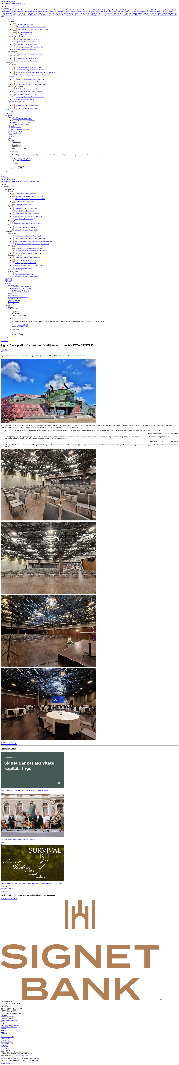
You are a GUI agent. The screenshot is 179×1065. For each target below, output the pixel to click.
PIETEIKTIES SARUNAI (17, 3)
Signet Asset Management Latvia (93, 15)
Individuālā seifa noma (41, 11)
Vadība (59, 15)
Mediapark (25, 1055)
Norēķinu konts (20, 10)
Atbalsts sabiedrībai (122, 15)
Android (12, 1003)
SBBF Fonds (16, 15)
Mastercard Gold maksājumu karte (55, 10)
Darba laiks (173, 15)
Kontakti (149, 15)
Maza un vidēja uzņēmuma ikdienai (17, 13)
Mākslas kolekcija (134, 15)
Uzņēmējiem (52, 11)
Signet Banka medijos (110, 15)
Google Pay (76, 10)
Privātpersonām (5, 10)
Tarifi (2, 1032)
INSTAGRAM (5, 1050)
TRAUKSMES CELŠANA (9, 1020)
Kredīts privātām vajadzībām (24, 54)
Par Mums (31, 15)
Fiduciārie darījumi (29, 11)
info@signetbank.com (23, 160)
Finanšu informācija (77, 15)
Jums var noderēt (18, 11)
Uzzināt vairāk (30, 24)
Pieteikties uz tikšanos (7, 1018)
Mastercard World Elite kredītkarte (35, 10)
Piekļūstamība (5, 1040)
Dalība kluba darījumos (101, 10)
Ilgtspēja (68, 15)
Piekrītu (9, 1063)
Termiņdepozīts (159, 10)
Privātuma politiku (33, 1060)
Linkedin (14, 744)
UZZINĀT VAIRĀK (25, 119)
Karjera (64, 15)
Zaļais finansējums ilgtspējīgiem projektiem (142, 11)
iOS (7, 1003)
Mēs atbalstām (9, 888)
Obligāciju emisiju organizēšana (91, 11)
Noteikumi (4, 1033)
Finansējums (168, 10)
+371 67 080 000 (23, 158)
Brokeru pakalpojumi (129, 10)
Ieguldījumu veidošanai (87, 10)
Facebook (4, 744)
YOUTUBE (4, 1047)
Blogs (2, 16)
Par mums (47, 15)
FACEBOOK (5, 1048)
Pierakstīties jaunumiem (32, 181)
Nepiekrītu (4, 1063)
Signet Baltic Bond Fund (115, 10)
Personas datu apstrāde (7, 1037)
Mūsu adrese (161, 15)
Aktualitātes (24, 15)
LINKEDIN (4, 1045)
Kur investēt (8, 15)
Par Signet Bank (39, 15)
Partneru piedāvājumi (7, 1042)
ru (3, 176)
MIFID (3, 1035)
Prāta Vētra (142, 15)
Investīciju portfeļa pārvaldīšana (145, 10)
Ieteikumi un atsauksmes (8, 1017)
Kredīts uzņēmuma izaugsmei (73, 11)
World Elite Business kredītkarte (26, 79)
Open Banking (5, 1038)
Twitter (9, 744)
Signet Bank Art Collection (9, 1027)
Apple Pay (69, 10)
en (1, 176)
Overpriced (17, 1055)
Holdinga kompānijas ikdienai (37, 13)
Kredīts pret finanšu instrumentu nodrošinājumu (115, 11)
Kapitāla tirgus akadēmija (138, 13)
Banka (3, 351)
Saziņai (167, 15)
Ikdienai (12, 10)
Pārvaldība (54, 15)
